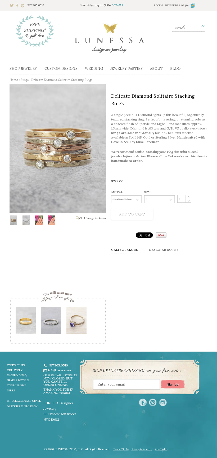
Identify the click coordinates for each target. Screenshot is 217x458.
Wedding (94, 68)
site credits (161, 449)
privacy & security (142, 449)
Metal (117, 192)
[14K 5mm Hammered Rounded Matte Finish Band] (25, 322)
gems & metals (18, 380)
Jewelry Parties (126, 68)
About (156, 68)
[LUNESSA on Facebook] (143, 402)
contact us (16, 365)
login (158, 5)
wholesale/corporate (24, 401)
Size (148, 192)
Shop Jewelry (23, 68)
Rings (25, 80)
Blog (175, 68)
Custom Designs (61, 68)
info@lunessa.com (59, 370)
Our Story (14, 370)
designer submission (22, 406)
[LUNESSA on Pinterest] (153, 402)
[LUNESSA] (109, 40)
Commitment (16, 385)
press (11, 390)
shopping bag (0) (176, 5)
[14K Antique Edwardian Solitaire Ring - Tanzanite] (76, 322)
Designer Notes (163, 250)
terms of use (121, 449)
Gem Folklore (124, 250)
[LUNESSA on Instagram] (163, 402)
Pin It (161, 235)
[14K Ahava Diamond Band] (51, 322)
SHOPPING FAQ (16, 375)
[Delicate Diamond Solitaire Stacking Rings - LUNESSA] (13, 221)
